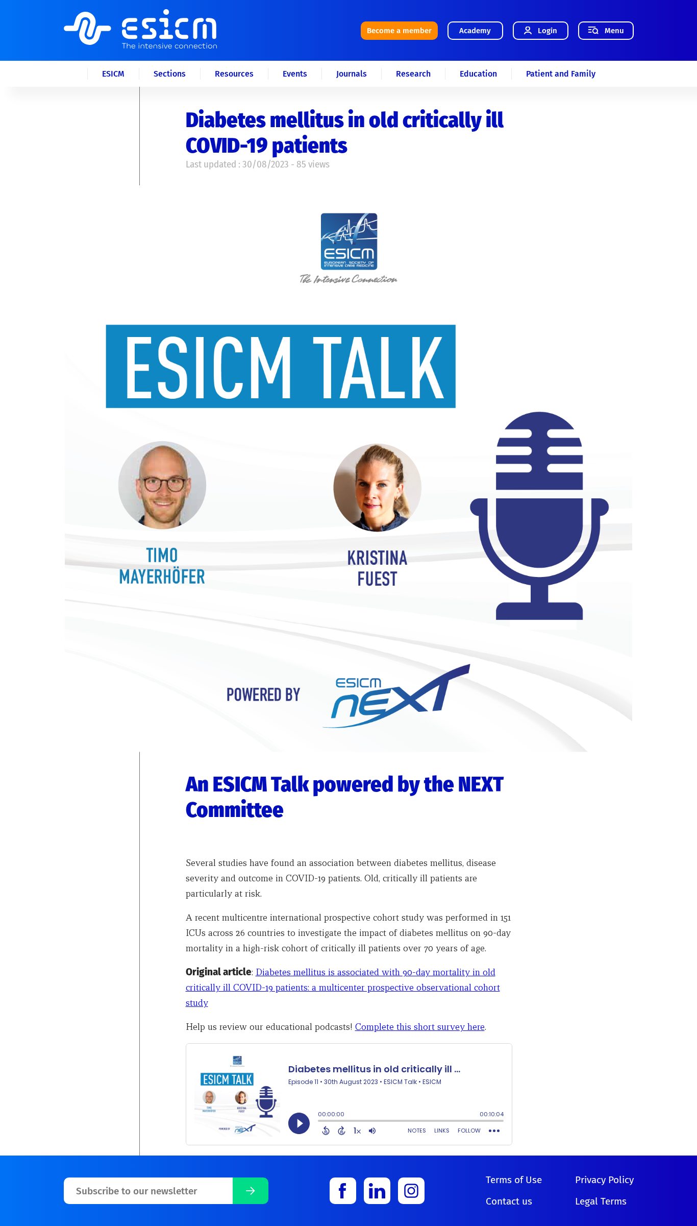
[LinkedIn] (377, 1190)
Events (295, 74)
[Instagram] (411, 1190)
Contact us (509, 1201)
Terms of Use (514, 1180)
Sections (170, 74)
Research (413, 74)
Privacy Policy (604, 1180)
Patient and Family (560, 74)
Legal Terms (601, 1201)
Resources (234, 74)
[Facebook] (343, 1190)
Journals (351, 74)
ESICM (113, 74)
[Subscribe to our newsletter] (250, 1190)
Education (478, 74)
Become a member (399, 30)
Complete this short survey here (420, 1026)
